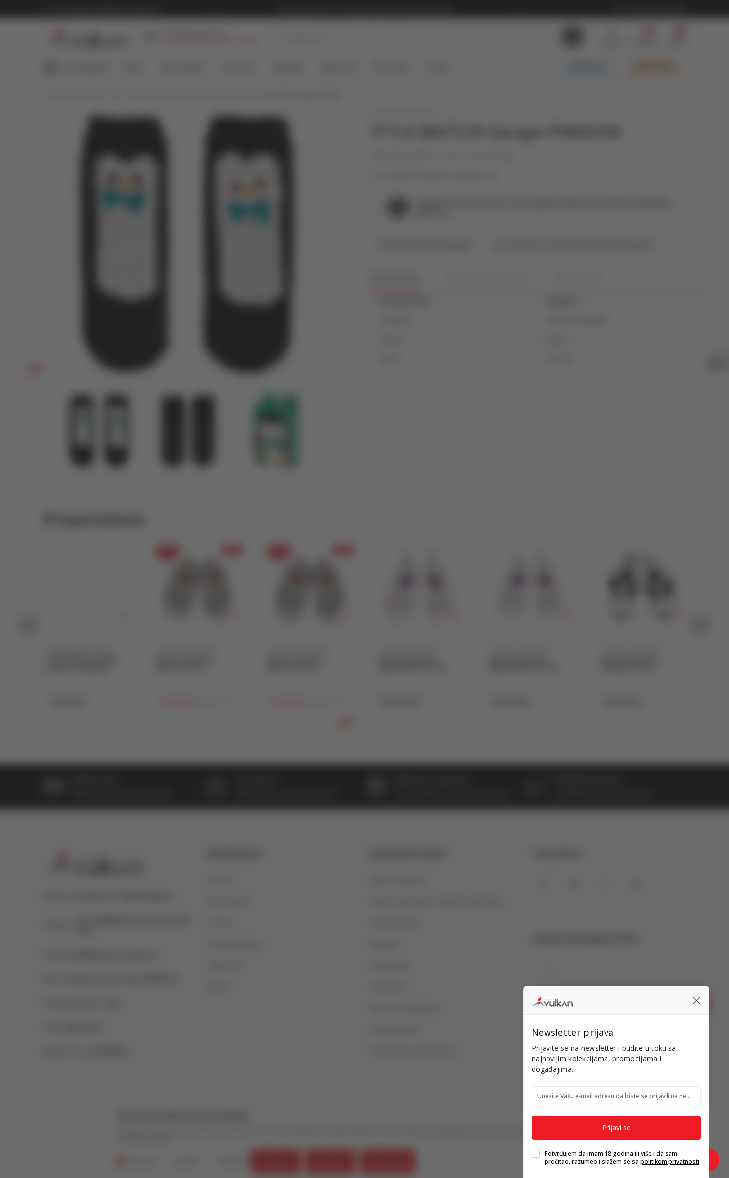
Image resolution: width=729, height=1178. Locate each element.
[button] (696, 1000)
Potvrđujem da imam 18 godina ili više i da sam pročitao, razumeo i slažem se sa (622, 1158)
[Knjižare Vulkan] (552, 1000)
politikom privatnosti (669, 1161)
